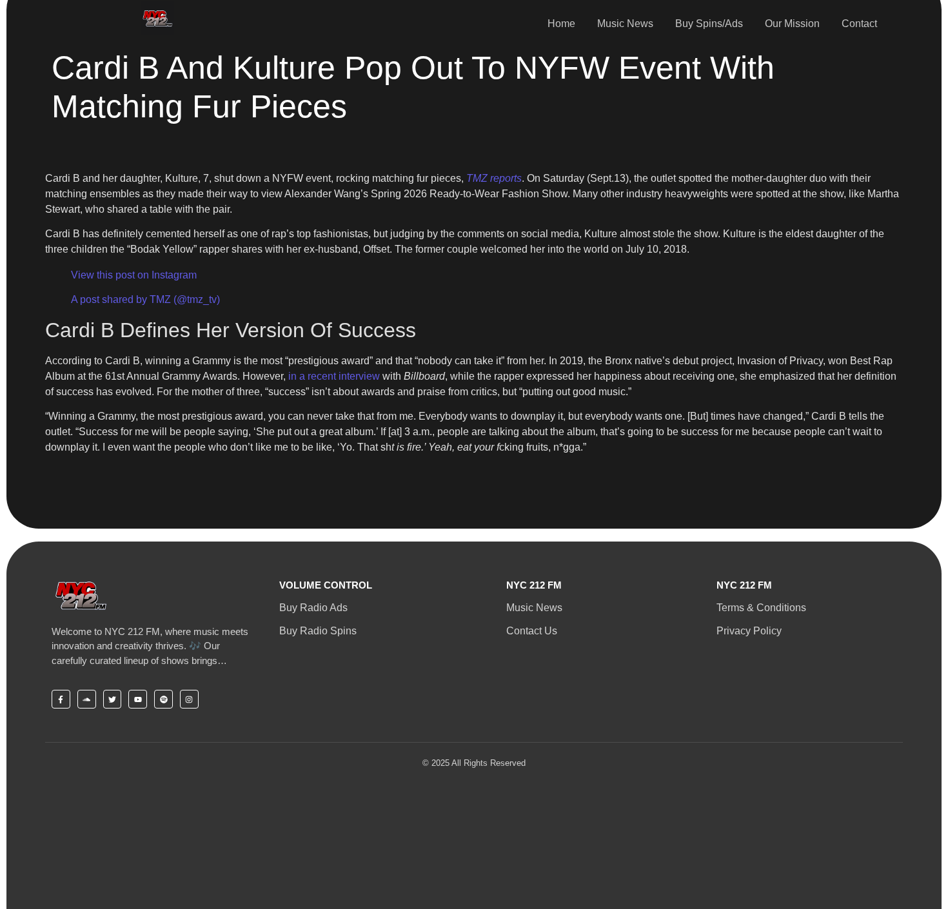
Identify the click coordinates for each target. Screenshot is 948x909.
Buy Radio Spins (318, 630)
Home (561, 23)
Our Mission (792, 23)
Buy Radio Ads (313, 607)
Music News (625, 23)
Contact (859, 23)
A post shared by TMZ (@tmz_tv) (145, 299)
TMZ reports (494, 178)
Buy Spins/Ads (709, 23)
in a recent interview (334, 376)
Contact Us (531, 630)
